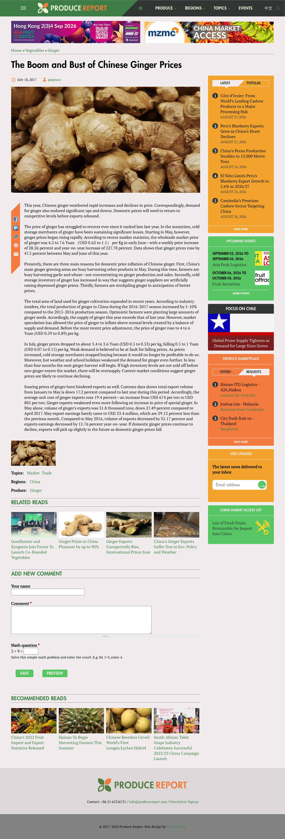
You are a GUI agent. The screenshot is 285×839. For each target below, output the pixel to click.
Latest (225, 83)
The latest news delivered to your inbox (237, 469)
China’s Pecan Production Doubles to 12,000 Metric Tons (243, 156)
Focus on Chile (241, 309)
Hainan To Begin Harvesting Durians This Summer (80, 743)
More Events (241, 293)
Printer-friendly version (16, 245)
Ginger (53, 50)
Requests (253, 372)
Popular (254, 83)
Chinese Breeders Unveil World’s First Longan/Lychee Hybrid (127, 743)
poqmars (54, 79)
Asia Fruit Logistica (229, 264)
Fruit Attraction (226, 284)
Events (245, 8)
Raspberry (229, 429)
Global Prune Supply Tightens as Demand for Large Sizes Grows (241, 343)
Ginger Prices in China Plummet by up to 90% (79, 544)
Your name (20, 586)
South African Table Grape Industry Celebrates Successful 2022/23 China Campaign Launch (176, 748)
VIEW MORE (241, 229)
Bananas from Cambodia (242, 409)
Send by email (16, 254)
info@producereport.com (148, 801)
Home (16, 50)
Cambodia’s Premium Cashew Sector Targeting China (242, 206)
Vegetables (34, 50)
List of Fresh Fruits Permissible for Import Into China (232, 528)
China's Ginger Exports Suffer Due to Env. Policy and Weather (175, 547)
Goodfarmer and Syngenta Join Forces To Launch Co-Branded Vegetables (32, 549)
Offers (225, 372)
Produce (164, 8)
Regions (193, 8)
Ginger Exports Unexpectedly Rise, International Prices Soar (128, 547)
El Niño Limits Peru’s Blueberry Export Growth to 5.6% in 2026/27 (244, 181)
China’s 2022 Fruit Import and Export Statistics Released (27, 743)
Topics (220, 8)
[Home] (72, 8)
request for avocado (237, 395)
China (35, 481)
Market (33, 473)
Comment (21, 603)
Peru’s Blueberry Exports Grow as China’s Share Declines (242, 131)
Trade (47, 473)
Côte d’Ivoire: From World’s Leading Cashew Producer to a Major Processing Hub (241, 103)
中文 (269, 8)
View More (241, 442)
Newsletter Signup (184, 801)
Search (278, 8)
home (140, 8)
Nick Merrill (176, 826)
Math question (25, 645)
